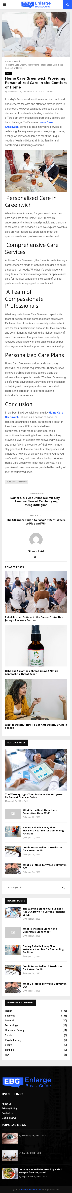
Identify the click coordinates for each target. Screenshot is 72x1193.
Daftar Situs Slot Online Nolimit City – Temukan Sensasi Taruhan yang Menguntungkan (36, 501)
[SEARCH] (63, 887)
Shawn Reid (13, 92)
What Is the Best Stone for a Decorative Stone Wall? (40, 811)
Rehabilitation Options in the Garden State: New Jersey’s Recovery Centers (34, 619)
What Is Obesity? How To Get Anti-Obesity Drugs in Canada (36, 726)
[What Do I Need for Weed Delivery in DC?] (13, 868)
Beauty (8, 1045)
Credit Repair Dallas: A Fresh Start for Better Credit (43, 849)
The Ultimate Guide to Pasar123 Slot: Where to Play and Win (36, 521)
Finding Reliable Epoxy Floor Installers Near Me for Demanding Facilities (43, 830)
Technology (11, 1025)
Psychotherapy (13, 1040)
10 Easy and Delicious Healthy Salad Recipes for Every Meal (40, 1171)
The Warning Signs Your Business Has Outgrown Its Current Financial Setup (34, 796)
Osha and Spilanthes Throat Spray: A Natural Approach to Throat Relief (32, 672)
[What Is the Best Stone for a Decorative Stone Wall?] (13, 814)
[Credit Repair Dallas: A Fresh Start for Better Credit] (13, 851)
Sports (8, 1035)
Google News (9, 1118)
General (9, 1020)
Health (8, 73)
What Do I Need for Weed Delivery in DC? (44, 866)
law (7, 1054)
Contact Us (7, 1113)
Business (10, 1015)
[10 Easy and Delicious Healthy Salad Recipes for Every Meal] (10, 1173)
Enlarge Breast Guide (31, 1189)
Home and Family (14, 1030)
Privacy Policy (9, 1108)
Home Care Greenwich (17, 482)
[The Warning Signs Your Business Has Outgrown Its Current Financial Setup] (36, 770)
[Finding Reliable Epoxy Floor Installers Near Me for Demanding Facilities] (13, 831)
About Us (6, 1103)
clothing (9, 1050)
